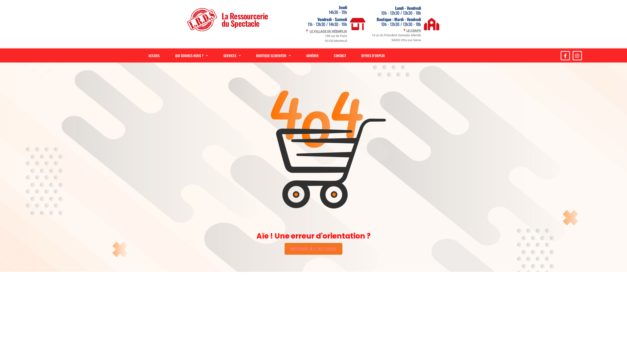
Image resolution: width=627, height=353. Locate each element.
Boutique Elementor (271, 55)
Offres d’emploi (373, 55)
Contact (340, 55)
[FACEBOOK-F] (565, 55)
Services (229, 55)
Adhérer (312, 55)
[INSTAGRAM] (577, 55)
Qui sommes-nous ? (189, 55)
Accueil (154, 55)
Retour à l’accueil (313, 249)
